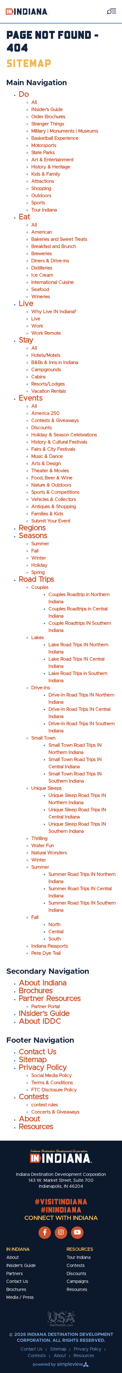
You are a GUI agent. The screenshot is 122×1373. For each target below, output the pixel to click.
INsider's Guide (47, 109)
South (54, 939)
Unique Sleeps (46, 788)
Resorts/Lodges (48, 384)
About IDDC (40, 1021)
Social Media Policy (51, 1075)
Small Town (43, 738)
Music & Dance (47, 456)
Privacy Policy (43, 1067)
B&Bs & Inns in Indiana (54, 362)
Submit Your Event (50, 521)
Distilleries (41, 268)
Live (26, 304)
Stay (26, 340)
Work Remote (46, 333)
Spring (38, 572)
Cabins (38, 377)
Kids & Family (45, 174)
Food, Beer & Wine (52, 478)
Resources (36, 1127)
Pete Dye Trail (46, 953)
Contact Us (37, 1052)
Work (37, 326)
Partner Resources (50, 998)
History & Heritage (50, 167)
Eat (24, 217)
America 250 (45, 413)
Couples (39, 587)
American (41, 232)
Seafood (40, 289)
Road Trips (36, 579)
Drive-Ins (40, 688)
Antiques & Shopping (53, 506)
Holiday (39, 565)
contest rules (44, 1105)
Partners (14, 1274)
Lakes (37, 637)
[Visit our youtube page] (77, 1232)
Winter (38, 558)
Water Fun (42, 845)
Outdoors (41, 195)
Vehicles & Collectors (53, 499)
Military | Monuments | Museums (64, 131)
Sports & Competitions (55, 492)
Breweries (41, 253)
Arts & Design (46, 463)
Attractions (42, 181)
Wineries (40, 296)
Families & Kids (47, 514)
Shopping (41, 188)
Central (56, 931)
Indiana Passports (49, 946)
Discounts (41, 427)
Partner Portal (45, 1006)
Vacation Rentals (48, 391)
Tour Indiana (44, 210)
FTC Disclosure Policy (54, 1090)
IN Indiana (18, 1249)
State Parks (43, 152)
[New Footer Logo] (61, 1156)
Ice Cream (42, 275)
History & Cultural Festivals (59, 442)
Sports (38, 203)
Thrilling (39, 838)
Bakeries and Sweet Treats (59, 239)
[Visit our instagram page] (61, 1232)
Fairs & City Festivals (53, 449)
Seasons (33, 536)
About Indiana (43, 983)
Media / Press (20, 1297)
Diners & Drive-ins (50, 261)
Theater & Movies (50, 470)
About (29, 1119)
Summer (40, 543)
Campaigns (78, 1281)
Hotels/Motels (45, 355)
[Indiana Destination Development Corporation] (27, 11)
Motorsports (43, 145)
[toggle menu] (111, 11)
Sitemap (33, 1060)
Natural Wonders (49, 853)
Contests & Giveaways (55, 420)
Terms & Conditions (52, 1082)
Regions (32, 528)
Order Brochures (48, 116)
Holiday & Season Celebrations (64, 435)
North (54, 924)
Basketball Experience (55, 138)
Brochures (36, 991)
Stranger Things (47, 124)
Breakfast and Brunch (53, 246)
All (34, 102)
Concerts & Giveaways (55, 1112)
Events (31, 398)
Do (24, 94)
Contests (33, 1097)
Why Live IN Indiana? (53, 311)
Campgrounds (46, 369)
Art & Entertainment (52, 160)
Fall (34, 551)
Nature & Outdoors (51, 485)
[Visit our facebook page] (45, 1232)
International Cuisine (52, 282)
